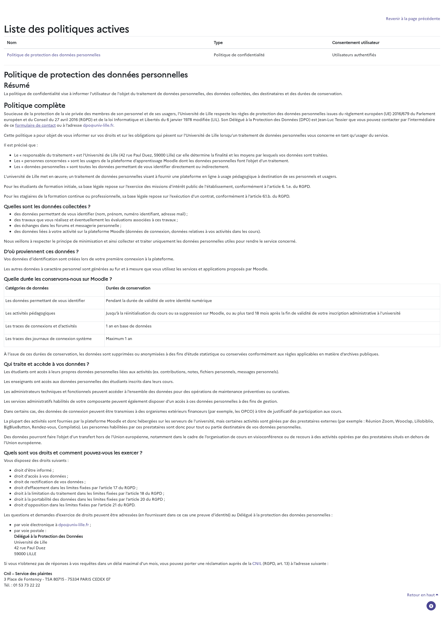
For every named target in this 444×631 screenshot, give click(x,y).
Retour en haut (421, 594)
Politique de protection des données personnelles (53, 54)
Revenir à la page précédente (413, 18)
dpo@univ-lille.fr (98, 125)
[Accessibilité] (431, 605)
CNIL (257, 563)
